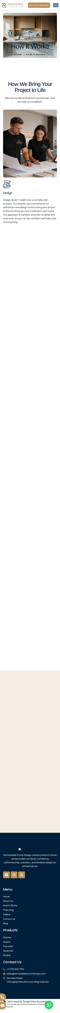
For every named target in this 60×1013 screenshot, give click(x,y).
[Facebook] (6, 874)
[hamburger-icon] (55, 5)
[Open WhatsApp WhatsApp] (49, 1005)
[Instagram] (14, 874)
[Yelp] (21, 874)
